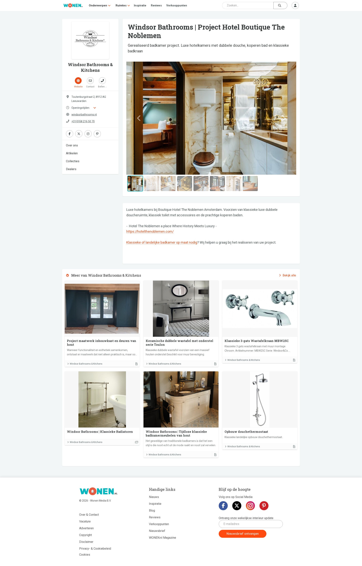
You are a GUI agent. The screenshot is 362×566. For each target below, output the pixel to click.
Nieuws (154, 497)
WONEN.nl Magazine (162, 537)
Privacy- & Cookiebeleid (95, 548)
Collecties (72, 161)
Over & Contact (89, 514)
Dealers (71, 169)
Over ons (72, 145)
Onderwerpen (98, 5)
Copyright (85, 535)
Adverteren (86, 528)
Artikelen (72, 153)
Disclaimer (86, 542)
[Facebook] (223, 505)
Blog (152, 510)
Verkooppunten (176, 5)
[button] (139, 118)
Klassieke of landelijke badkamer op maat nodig (161, 242)
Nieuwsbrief (157, 531)
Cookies (84, 554)
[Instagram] (250, 505)
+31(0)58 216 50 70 (83, 121)
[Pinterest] (263, 505)
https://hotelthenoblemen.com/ (150, 231)
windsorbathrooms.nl (84, 114)
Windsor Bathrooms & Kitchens (86, 364)
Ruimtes (121, 5)
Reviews (156, 5)
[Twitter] (236, 505)
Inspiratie (140, 5)
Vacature (85, 521)
